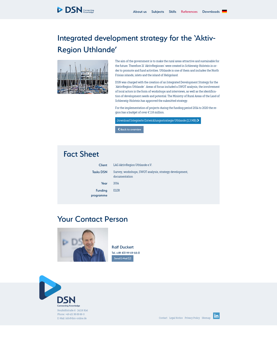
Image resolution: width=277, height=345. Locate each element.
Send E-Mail (121, 258)
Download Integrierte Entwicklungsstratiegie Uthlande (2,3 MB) (157, 120)
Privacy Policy (192, 317)
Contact (163, 317)
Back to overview (130, 129)
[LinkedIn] (216, 317)
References (189, 12)
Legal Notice (176, 317)
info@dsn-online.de (76, 318)
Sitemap (206, 317)
